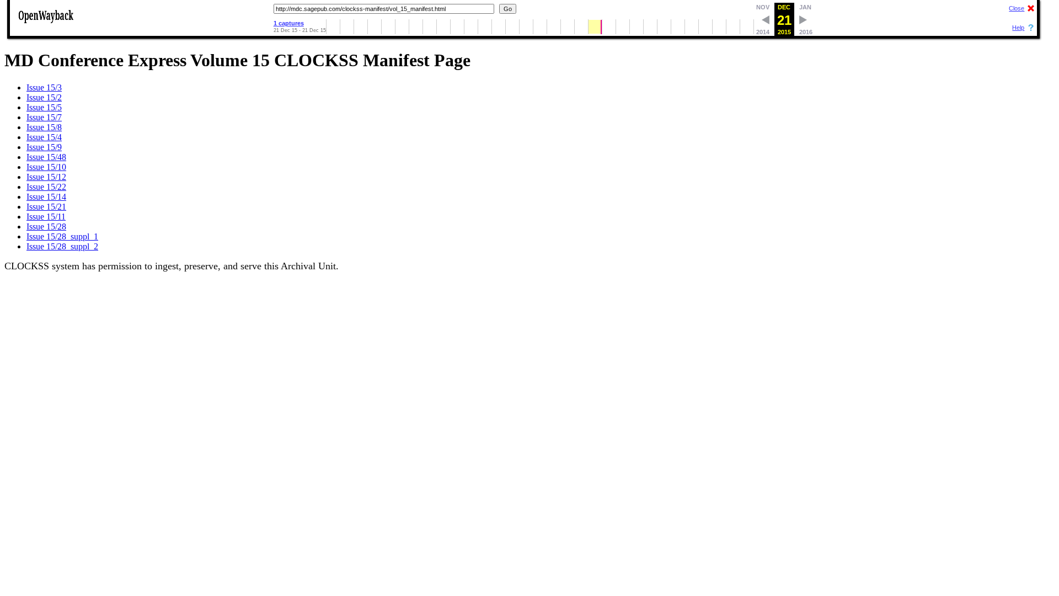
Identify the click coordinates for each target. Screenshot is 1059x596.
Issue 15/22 (46, 186)
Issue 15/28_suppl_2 (62, 246)
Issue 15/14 (46, 196)
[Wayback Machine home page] (45, 24)
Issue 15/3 (44, 87)
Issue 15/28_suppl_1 (62, 236)
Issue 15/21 (46, 206)
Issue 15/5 (44, 107)
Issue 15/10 (46, 167)
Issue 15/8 (44, 127)
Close (1016, 8)
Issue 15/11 (46, 216)
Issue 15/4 (44, 137)
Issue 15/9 (44, 147)
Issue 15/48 (46, 157)
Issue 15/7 (44, 117)
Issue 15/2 (44, 97)
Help (1018, 27)
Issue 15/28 (46, 226)
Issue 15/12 (46, 177)
